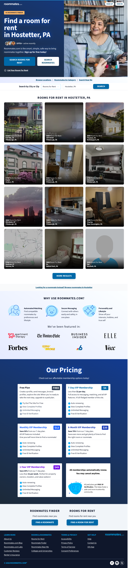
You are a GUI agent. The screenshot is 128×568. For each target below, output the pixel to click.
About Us (8, 539)
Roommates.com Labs (13, 547)
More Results (64, 275)
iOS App (91, 547)
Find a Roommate (45, 522)
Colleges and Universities (41, 551)
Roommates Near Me (40, 547)
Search (101, 86)
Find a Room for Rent (82, 522)
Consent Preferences (70, 551)
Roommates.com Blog (13, 543)
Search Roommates (48, 61)
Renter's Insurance (12, 555)
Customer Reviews (12, 551)
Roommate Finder (38, 543)
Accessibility (66, 539)
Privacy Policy (67, 543)
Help (89, 539)
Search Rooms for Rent (20, 61)
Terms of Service (68, 547)
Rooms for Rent (37, 539)
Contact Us (92, 543)
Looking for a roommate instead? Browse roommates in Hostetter (64, 287)
